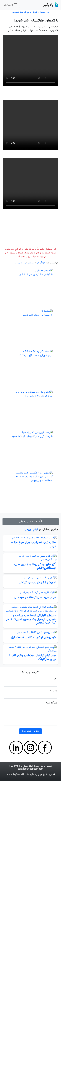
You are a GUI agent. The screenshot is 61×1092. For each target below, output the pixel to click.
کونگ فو (41, 198)
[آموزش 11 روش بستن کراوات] (31, 513)
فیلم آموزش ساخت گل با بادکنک (36, 290)
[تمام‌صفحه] (7, 62)
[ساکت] (12, 62)
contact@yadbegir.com (30, 704)
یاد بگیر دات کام (29, 709)
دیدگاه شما (51, 638)
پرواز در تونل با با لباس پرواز (38, 331)
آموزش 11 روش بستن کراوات (37, 517)
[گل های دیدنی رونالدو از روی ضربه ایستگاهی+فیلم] (31, 493)
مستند (31, 198)
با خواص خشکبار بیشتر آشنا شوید (35, 209)
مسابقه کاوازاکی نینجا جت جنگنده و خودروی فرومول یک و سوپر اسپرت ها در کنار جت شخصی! (31, 554)
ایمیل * (53, 626)
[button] (30, 50)
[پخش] (53, 62)
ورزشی (27, 464)
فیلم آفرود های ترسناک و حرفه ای (35, 532)
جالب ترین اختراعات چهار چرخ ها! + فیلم (33, 479)
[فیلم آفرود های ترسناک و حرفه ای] (31, 528)
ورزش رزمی (20, 198)
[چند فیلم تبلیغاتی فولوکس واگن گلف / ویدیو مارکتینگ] (31, 584)
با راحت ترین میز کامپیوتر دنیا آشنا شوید (32, 371)
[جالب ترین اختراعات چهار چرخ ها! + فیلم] (31, 473)
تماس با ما (46, 701)
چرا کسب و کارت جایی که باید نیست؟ (31, 12)
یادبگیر (48, 5)
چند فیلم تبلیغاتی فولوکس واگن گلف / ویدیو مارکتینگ (32, 592)
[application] (30, 50)
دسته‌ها (8, 4)
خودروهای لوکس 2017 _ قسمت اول (33, 572)
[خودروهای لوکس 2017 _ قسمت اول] (31, 567)
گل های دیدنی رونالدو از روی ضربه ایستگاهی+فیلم (35, 501)
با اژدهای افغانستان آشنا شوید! (36, 20)
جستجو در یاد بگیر (29, 457)
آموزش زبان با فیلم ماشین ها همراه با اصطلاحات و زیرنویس (33, 413)
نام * (55, 613)
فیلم (35, 464)
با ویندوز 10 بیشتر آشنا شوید (38, 250)
